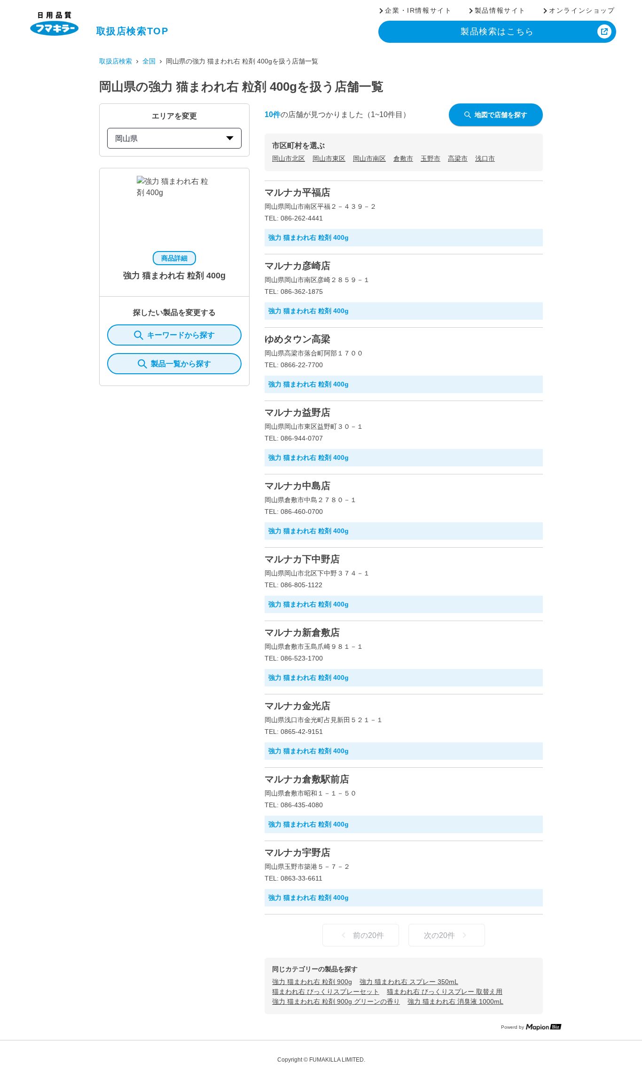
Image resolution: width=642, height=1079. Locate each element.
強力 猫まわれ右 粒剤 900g (312, 981)
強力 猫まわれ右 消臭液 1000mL (455, 1001)
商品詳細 (174, 258)
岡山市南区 (369, 158)
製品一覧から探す (181, 364)
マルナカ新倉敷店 (302, 632)
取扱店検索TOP (132, 31)
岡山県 (126, 138)
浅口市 (485, 158)
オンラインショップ (582, 10)
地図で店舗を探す (501, 114)
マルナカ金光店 (297, 706)
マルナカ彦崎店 (297, 265)
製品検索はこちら (497, 31)
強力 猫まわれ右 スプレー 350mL (409, 981)
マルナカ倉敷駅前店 (307, 779)
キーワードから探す (181, 335)
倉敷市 (403, 158)
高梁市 (458, 158)
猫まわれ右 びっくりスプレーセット (325, 991)
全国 (149, 61)
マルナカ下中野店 (302, 559)
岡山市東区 (329, 158)
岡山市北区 (288, 158)
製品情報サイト (500, 10)
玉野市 (430, 158)
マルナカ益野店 (297, 412)
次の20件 (439, 935)
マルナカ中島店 (297, 485)
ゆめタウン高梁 (297, 339)
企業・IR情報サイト (418, 10)
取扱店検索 (115, 61)
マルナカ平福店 (297, 192)
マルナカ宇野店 (297, 852)
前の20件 (368, 935)
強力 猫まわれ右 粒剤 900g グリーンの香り (336, 1001)
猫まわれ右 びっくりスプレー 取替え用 (444, 991)
